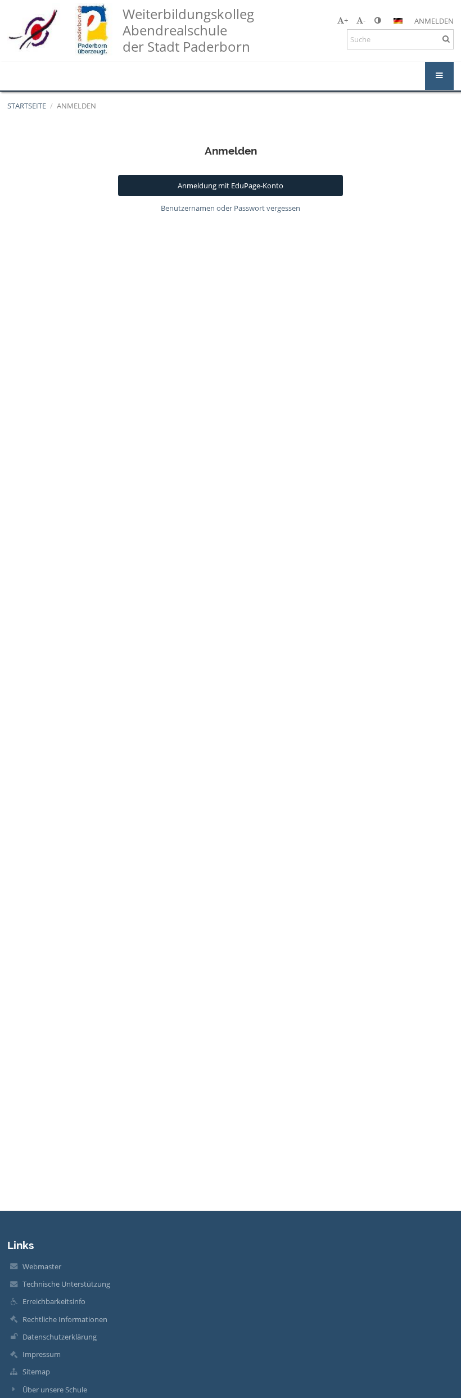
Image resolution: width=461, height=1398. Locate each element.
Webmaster (41, 1266)
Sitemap (36, 1372)
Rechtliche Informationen (64, 1319)
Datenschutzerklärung (59, 1337)
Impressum (41, 1354)
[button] (377, 20)
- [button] (364, 20)
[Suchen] (446, 39)
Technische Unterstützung (66, 1284)
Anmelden (434, 21)
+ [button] (346, 20)
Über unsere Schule (54, 1390)
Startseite (26, 106)
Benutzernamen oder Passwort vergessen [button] (230, 208)
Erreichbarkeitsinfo (53, 1301)
